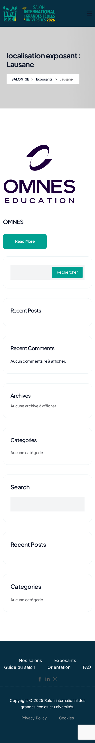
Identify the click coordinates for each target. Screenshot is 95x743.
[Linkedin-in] (47, 679)
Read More (25, 241)
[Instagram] (55, 679)
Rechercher (67, 272)
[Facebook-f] (40, 679)
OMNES (13, 221)
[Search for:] (47, 504)
